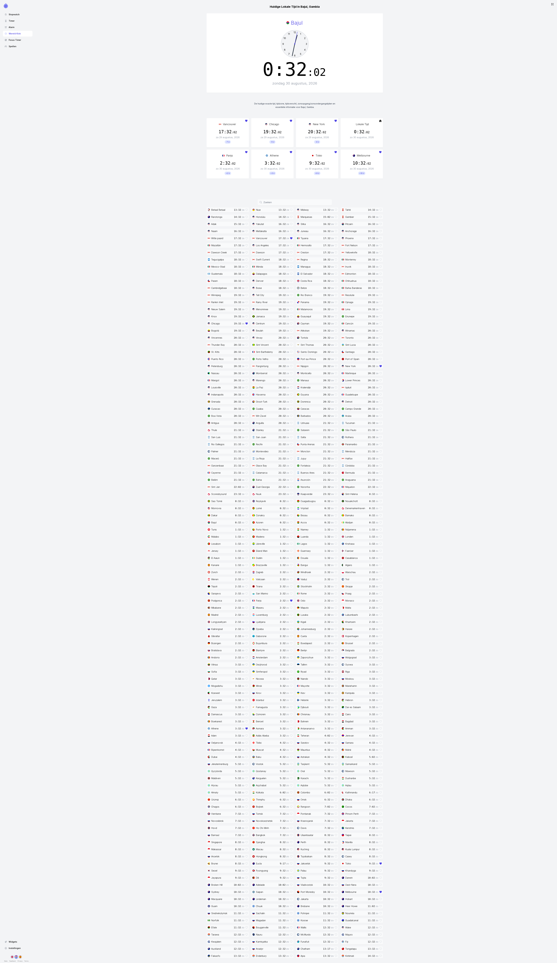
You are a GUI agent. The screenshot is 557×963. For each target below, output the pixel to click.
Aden (214, 735)
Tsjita (303, 877)
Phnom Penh (352, 813)
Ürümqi (215, 799)
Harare (348, 629)
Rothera (349, 437)
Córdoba (349, 465)
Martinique (350, 373)
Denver (260, 280)
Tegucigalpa (217, 259)
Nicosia (260, 678)
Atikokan (305, 330)
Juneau (304, 231)
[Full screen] (552, 4)
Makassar (216, 849)
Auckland (216, 948)
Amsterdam (262, 657)
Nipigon (305, 366)
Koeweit (215, 693)
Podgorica (216, 600)
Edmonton (350, 273)
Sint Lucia (350, 344)
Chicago (274, 124)
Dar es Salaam (353, 707)
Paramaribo (351, 444)
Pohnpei (305, 913)
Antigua (215, 423)
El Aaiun (215, 558)
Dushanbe (350, 778)
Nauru (259, 934)
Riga (347, 671)
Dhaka (348, 799)
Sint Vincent (262, 344)
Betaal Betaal (218, 209)
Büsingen (216, 643)
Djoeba (260, 629)
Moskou (349, 678)
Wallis (303, 927)
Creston (305, 252)
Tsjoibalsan (306, 856)
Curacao (215, 408)
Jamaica (260, 316)
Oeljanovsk (217, 742)
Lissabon (216, 543)
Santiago (350, 351)
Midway (305, 209)
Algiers (348, 565)
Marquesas (306, 216)
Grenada (215, 401)
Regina (304, 259)
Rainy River (262, 302)
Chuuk (259, 906)
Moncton (305, 451)
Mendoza (350, 451)
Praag (348, 593)
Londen (349, 536)
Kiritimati (349, 955)
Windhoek (306, 572)
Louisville (216, 387)
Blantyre (260, 650)
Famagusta (262, 707)
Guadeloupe (351, 394)
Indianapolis (217, 394)
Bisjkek (259, 806)
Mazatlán (216, 245)
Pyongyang (262, 870)
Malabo (215, 536)
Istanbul (260, 700)
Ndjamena (350, 529)
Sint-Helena (351, 494)
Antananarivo (307, 728)
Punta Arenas (308, 444)
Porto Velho (262, 359)
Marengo (260, 380)
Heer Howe (351, 906)
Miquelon (350, 486)
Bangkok (260, 835)
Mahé (348, 749)
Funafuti (305, 941)
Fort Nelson (351, 245)
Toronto (349, 337)
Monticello (306, 373)
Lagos (304, 543)
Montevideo (262, 451)
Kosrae (304, 920)
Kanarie (215, 565)
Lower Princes (352, 380)
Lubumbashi (351, 614)
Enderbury (261, 955)
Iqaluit (348, 387)
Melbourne (363, 155)
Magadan (261, 920)
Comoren (261, 714)
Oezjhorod (261, 664)
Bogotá (215, 330)
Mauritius (305, 749)
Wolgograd (351, 657)
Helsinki (305, 700)
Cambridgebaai (219, 288)
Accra (304, 522)
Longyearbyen (218, 621)
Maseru (260, 607)
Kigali (303, 621)
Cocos (348, 806)
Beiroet (259, 721)
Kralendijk (306, 387)
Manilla (348, 842)
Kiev (303, 693)
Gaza (214, 707)
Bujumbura (261, 643)
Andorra (215, 657)
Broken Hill (217, 884)
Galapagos (261, 273)
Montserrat (261, 373)
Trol (347, 579)
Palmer (214, 451)
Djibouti (305, 707)
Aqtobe (304, 785)
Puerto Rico (217, 359)
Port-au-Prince (308, 359)
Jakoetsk (305, 863)
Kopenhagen (352, 636)
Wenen (214, 579)
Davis (303, 828)
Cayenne (216, 472)
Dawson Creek (219, 252)
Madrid (214, 614)
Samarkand (351, 764)
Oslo (303, 600)
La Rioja (260, 458)
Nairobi (304, 678)
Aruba (348, 415)
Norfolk (215, 920)
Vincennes (216, 337)
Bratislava (216, 650)
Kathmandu (351, 792)
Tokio (319, 155)
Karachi (305, 778)
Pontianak (306, 813)
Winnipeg (216, 295)
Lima (347, 309)
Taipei (348, 835)
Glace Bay (261, 465)
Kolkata (260, 792)
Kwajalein (216, 941)
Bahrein (305, 721)
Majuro (349, 934)
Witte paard (217, 238)
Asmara (260, 728)
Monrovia (216, 508)
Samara (349, 742)
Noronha (305, 486)
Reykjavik (261, 501)
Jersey (214, 550)
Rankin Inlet (217, 302)
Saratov (305, 742)
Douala (304, 558)
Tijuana (304, 238)
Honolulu (260, 216)
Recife (259, 444)
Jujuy (303, 458)
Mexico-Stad (218, 266)
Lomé (259, 508)
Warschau (350, 572)
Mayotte (305, 685)
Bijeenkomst (217, 749)
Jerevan (349, 735)
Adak (213, 224)
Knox (214, 316)
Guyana (305, 394)
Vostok (259, 764)
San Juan (261, 437)
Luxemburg (262, 614)
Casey (348, 856)
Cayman (305, 323)
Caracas (305, 408)
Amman (349, 728)
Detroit (348, 401)
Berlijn (304, 650)
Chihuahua (350, 280)
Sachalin (260, 913)
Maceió (215, 458)
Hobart (348, 899)
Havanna (260, 394)
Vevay (259, 337)
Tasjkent (305, 764)
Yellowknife (351, 252)
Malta (348, 607)
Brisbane (305, 906)
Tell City (260, 295)
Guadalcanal (351, 920)
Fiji (346, 941)
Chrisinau (305, 714)
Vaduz (304, 579)
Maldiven (216, 778)
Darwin (349, 877)
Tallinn (304, 664)
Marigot (215, 380)
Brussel (349, 643)
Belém (214, 479)
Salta (303, 437)
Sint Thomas (307, 344)
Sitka (303, 224)
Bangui (304, 565)
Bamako (349, 515)
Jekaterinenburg (219, 764)
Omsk (303, 799)
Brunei (214, 863)
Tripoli (214, 586)
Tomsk (259, 813)
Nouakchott (351, 501)
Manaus (305, 380)
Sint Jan (215, 486)
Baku (258, 756)
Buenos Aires (307, 472)
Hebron (349, 700)
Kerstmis (349, 828)
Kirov (258, 693)
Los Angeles (262, 245)
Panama (305, 302)
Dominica (305, 401)
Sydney (215, 891)
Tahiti (348, 209)
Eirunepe (349, 316)
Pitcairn (349, 224)
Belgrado (350, 650)
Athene (274, 155)
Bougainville (262, 927)
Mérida (259, 266)
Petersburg (217, 366)
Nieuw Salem (218, 309)
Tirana (259, 586)
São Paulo (350, 430)
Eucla (259, 863)
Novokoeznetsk (264, 820)
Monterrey (350, 259)
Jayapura (216, 877)
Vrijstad (304, 508)
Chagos (215, 806)
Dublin (259, 558)
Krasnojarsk (307, 820)
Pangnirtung (262, 366)
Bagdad (349, 721)
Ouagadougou (308, 501)
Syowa (349, 664)
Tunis (214, 529)
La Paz (259, 387)
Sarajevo (216, 593)
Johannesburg (308, 629)
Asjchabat (261, 785)
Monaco (349, 600)
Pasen (214, 280)
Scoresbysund (218, 494)
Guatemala (217, 273)
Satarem (305, 430)
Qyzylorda (216, 771)
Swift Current (263, 259)
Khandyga (350, 870)
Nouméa (349, 913)
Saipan (259, 891)
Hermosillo (306, 245)
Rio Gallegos (217, 444)
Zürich (214, 572)
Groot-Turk (261, 401)
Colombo (305, 792)
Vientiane (216, 813)
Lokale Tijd (362, 124)
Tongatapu (351, 948)
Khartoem (350, 621)
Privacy (20, 961)
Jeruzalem (216, 700)
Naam (214, 231)
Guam (214, 906)
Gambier (349, 216)
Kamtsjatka (262, 941)
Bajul (213, 522)
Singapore (216, 842)
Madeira (260, 536)
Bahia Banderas (353, 288)
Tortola (304, 337)
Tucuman (350, 423)
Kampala (349, 693)
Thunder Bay (218, 344)
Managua (305, 266)
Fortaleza (305, 465)
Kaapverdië (306, 494)
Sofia (214, 671)
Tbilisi (259, 742)
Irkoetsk (215, 856)
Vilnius (214, 664)
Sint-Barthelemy (264, 351)
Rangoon (305, 806)
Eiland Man (261, 550)
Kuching (305, 849)
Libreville (260, 543)
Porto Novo (262, 529)
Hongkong (261, 856)
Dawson (260, 252)
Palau (303, 870)
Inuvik (348, 266)
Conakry (260, 515)
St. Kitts (215, 351)
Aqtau (348, 785)
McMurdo (306, 934)
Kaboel (349, 756)
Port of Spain (352, 359)
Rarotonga (216, 216)
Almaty (214, 792)
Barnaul (215, 835)
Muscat (260, 749)
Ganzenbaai (217, 465)
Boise (259, 288)
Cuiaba (259, 408)
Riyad (303, 671)
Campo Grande (353, 408)
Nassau (215, 373)
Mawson (349, 771)
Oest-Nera (350, 884)
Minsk (259, 685)
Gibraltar (215, 636)
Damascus (216, 714)
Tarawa (215, 934)
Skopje (349, 586)
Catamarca (261, 472)
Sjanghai (260, 842)
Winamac (350, 330)
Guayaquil (306, 316)
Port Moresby (308, 891)
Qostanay (261, 771)
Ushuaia (305, 423)
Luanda (304, 536)
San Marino (262, 593)
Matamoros (307, 309)
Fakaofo (215, 955)
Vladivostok (307, 884)
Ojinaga (349, 302)
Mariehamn (351, 685)
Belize (304, 288)
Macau (259, 849)
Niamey (305, 529)
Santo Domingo (309, 351)
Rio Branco (306, 295)
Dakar (214, 515)
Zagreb (259, 572)
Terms (26, 961)
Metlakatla (261, 231)
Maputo (305, 607)
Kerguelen (261, 778)
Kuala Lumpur (352, 849)
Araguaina (350, 479)
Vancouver (229, 124)
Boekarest (216, 721)
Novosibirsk (217, 820)
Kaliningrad (217, 629)
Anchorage (351, 231)
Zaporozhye (307, 657)
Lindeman (261, 899)
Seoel (214, 870)
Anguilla (260, 423)
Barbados (306, 415)
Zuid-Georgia (263, 486)
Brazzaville (261, 565)
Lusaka (304, 614)
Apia (303, 955)
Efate (214, 927)
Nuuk (258, 494)
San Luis (215, 437)
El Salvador (307, 273)
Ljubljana (260, 621)
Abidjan (349, 522)
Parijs (229, 155)
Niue (258, 209)
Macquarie (216, 899)
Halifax (349, 458)
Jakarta (349, 820)
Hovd (214, 828)
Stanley (260, 430)
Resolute (349, 295)
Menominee (262, 309)
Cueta (304, 636)
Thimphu (260, 799)
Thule (214, 430)
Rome (304, 593)
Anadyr (259, 948)
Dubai (214, 756)
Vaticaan (260, 579)
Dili (257, 877)
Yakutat (260, 224)
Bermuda (350, 472)
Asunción (305, 479)
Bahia (259, 479)
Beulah (259, 330)
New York (319, 124)
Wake (348, 927)
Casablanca (351, 558)
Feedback (12, 961)
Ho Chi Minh (262, 828)
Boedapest (306, 643)
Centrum (260, 323)
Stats (6, 961)
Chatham (305, 948)
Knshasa (349, 543)
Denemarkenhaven (355, 508)
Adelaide (260, 884)
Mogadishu (217, 685)
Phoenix (349, 238)
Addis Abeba (262, 735)
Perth (303, 842)
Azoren (259, 522)
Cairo (348, 714)
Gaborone (261, 636)
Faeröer (349, 550)
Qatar (214, 678)
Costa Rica (306, 280)
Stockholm (306, 586)
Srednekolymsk (219, 913)
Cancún (349, 323)
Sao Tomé (216, 501)
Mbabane (216, 607)
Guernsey (306, 550)
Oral (303, 771)
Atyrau (214, 785)
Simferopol (261, 671)
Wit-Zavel (261, 415)
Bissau (304, 515)
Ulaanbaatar (307, 835)
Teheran (305, 735)
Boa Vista (216, 415)
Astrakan (305, 756)
